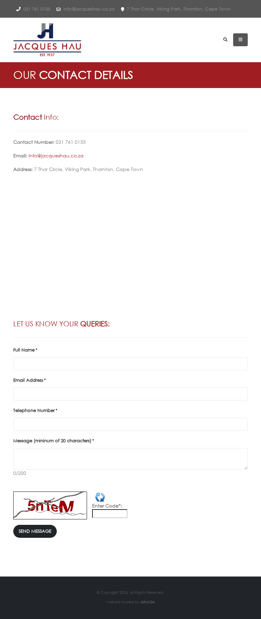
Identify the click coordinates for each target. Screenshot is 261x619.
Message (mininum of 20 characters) (52, 440)
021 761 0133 (36, 9)
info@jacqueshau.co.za (88, 9)
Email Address (28, 380)
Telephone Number (34, 410)
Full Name (24, 350)
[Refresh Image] (100, 496)
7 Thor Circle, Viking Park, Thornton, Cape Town (177, 9)
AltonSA (148, 602)
